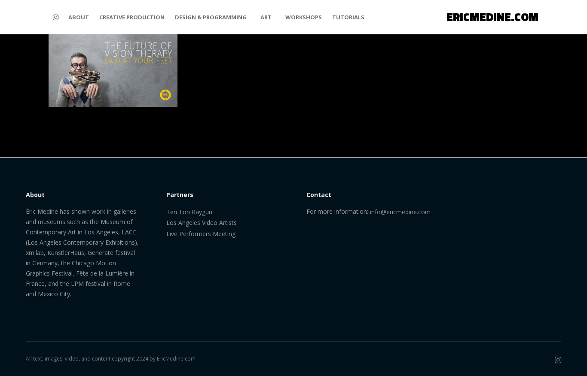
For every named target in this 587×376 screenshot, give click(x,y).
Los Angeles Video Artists (201, 222)
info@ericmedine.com (400, 212)
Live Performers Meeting (200, 234)
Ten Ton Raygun (189, 212)
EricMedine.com (176, 358)
